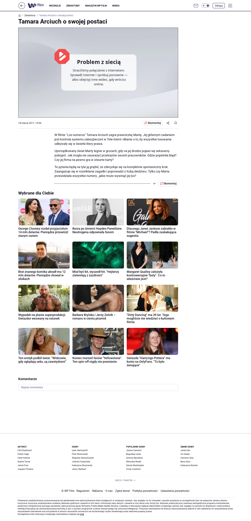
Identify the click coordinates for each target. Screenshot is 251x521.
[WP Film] (38, 5)
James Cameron (134, 450)
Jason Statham (79, 469)
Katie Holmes (24, 458)
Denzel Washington (135, 465)
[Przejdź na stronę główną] (21, 8)
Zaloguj (219, 5)
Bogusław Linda (133, 454)
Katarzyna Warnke (189, 465)
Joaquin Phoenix (25, 469)
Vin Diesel (185, 454)
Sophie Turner (24, 461)
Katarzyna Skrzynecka (82, 465)
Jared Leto (185, 450)
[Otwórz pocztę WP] (196, 5)
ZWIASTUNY (73, 5)
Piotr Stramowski (80, 454)
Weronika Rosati (133, 461)
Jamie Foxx (23, 465)
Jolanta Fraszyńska (81, 461)
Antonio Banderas (134, 458)
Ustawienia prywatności (174, 491)
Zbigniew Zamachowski (83, 458)
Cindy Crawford (133, 469)
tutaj (82, 514)
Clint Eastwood (25, 450)
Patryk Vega (23, 454)
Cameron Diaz (187, 458)
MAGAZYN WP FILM (96, 5)
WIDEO (116, 5)
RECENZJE (55, 5)
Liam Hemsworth (80, 450)
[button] (205, 6)
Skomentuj (154, 123)
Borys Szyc (185, 461)
